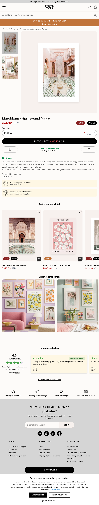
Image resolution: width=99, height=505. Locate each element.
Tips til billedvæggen (17, 446)
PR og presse (44, 449)
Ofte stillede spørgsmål (76, 453)
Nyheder (12, 453)
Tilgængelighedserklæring (49, 456)
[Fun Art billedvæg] (28, 305)
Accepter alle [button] (38, 495)
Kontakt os (71, 449)
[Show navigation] (4, 7)
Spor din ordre (73, 446)
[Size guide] (10, 149)
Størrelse (6, 128)
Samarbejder (44, 453)
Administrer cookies (75, 461)
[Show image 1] (10, 43)
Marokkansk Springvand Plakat (34, 29)
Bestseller (13, 449)
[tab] (89, 7)
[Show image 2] (10, 67)
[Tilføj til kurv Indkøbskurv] (39, 259)
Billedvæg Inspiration (17, 456)
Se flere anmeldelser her (49, 380)
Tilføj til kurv (49, 141)
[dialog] (49, 489)
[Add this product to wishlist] (89, 149)
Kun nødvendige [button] (59, 495)
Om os (41, 446)
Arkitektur (15, 29)
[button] (49, 500)
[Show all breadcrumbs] (5, 29)
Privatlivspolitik (56, 490)
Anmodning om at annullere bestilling (78, 457)
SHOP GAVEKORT (51, 470)
